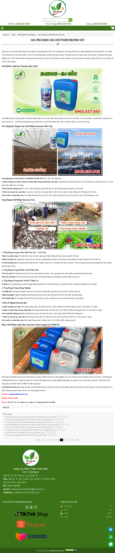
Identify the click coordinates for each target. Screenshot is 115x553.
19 (72, 440)
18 (68, 440)
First (38, 440)
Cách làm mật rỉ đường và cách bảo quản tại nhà (25, 432)
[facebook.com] (35, 507)
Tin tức (13, 35)
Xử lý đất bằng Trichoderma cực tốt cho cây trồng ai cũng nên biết (32, 425)
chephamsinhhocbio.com (18, 394)
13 (50, 440)
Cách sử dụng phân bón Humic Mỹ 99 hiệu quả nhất (26, 435)
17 (65, 440)
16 (61, 440)
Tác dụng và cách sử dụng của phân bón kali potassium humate (31, 417)
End (77, 440)
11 (43, 440)
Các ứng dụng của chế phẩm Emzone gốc (51, 35)
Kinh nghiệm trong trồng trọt (27, 35)
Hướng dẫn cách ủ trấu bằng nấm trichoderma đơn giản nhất (29, 430)
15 (57, 440)
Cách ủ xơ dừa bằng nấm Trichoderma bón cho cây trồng (28, 427)
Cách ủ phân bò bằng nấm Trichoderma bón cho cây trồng (29, 419)
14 (54, 440)
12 (46, 440)
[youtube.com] (31, 507)
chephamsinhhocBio (56, 551)
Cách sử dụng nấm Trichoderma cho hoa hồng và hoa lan (28, 422)
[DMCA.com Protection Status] (72, 551)
